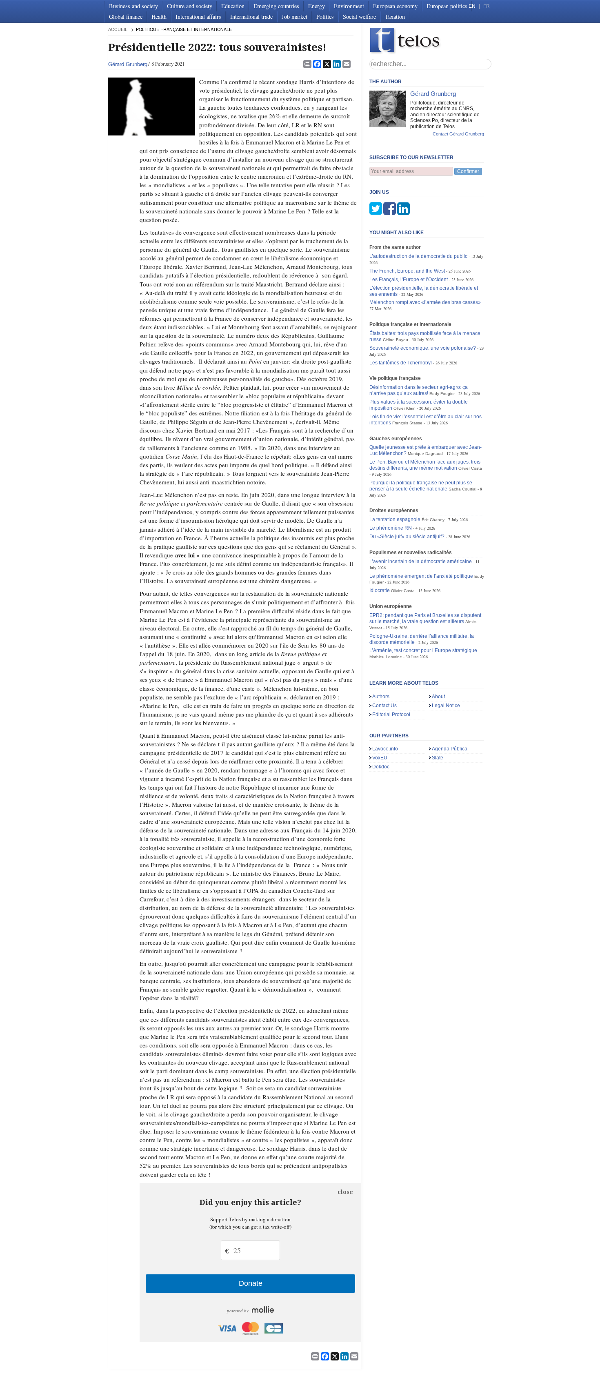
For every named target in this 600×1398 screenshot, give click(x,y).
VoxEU (379, 758)
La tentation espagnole (394, 519)
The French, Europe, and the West (407, 271)
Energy (316, 6)
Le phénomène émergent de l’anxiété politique (421, 576)
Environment (349, 6)
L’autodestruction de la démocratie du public (418, 256)
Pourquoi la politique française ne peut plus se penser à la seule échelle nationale (420, 486)
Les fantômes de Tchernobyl (400, 363)
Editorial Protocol (391, 714)
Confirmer (468, 171)
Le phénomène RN (390, 528)
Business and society (133, 6)
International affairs (198, 16)
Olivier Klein (404, 408)
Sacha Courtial (462, 489)
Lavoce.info (385, 749)
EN (472, 6)
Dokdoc (380, 767)
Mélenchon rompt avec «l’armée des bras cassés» (425, 302)
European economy (395, 6)
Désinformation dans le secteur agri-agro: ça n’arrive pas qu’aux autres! (418, 390)
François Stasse (407, 423)
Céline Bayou (395, 339)
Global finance (125, 16)
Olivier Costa (470, 468)
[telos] (430, 41)
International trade (251, 16)
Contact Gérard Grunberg (458, 133)
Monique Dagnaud (425, 453)
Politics (325, 16)
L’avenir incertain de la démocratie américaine (420, 561)
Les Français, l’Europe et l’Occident (408, 279)
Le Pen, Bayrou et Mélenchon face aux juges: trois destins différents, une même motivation (424, 465)
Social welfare (359, 16)
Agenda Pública (449, 749)
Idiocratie (379, 590)
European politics (447, 6)
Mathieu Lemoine (385, 657)
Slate (437, 758)
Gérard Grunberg (127, 64)
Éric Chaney (433, 519)
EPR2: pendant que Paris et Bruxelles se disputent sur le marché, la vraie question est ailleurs (425, 618)
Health (159, 16)
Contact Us (384, 705)
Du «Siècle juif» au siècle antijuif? (406, 536)
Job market (294, 16)
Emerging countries (276, 6)
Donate (250, 1283)
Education (232, 6)
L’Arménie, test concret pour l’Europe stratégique (423, 650)
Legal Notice (446, 705)
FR (486, 6)
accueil (117, 29)
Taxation (395, 16)
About (438, 696)
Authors (380, 696)
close (345, 1192)
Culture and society (189, 6)
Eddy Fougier (442, 393)
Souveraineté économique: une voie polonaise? (422, 348)
